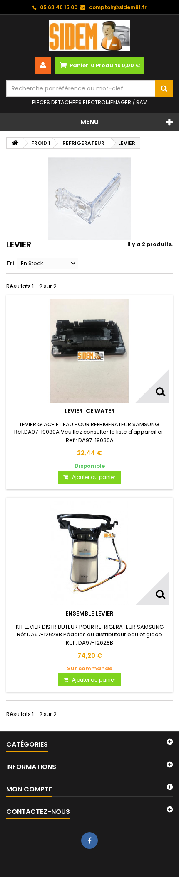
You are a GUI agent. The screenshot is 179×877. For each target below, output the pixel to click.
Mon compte (29, 789)
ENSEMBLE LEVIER (89, 613)
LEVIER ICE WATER (90, 411)
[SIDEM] (89, 35)
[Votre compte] (43, 65)
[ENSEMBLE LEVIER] (89, 553)
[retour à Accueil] (15, 143)
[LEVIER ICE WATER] (89, 351)
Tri (10, 263)
